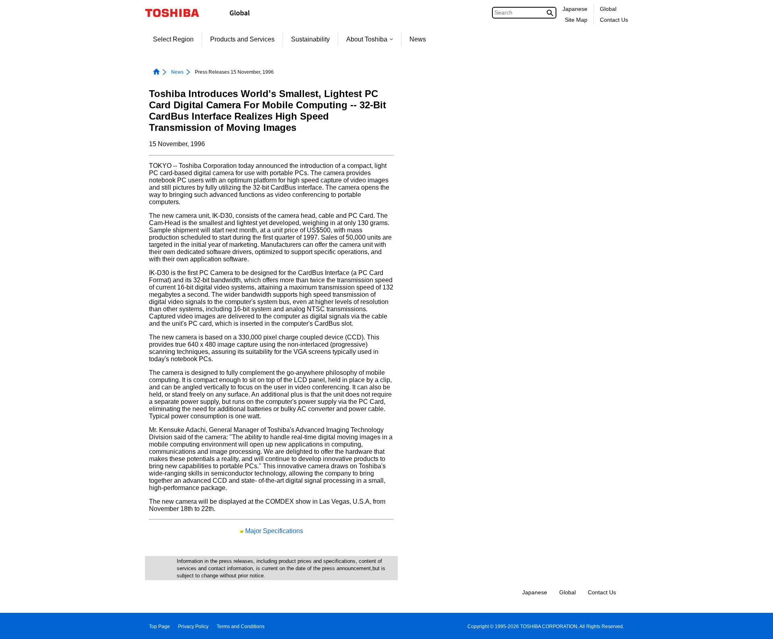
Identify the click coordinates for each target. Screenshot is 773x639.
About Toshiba (366, 39)
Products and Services (242, 39)
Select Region (173, 39)
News (417, 39)
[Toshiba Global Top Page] (177, 13)
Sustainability (310, 39)
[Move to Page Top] (755, 625)
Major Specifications (274, 530)
